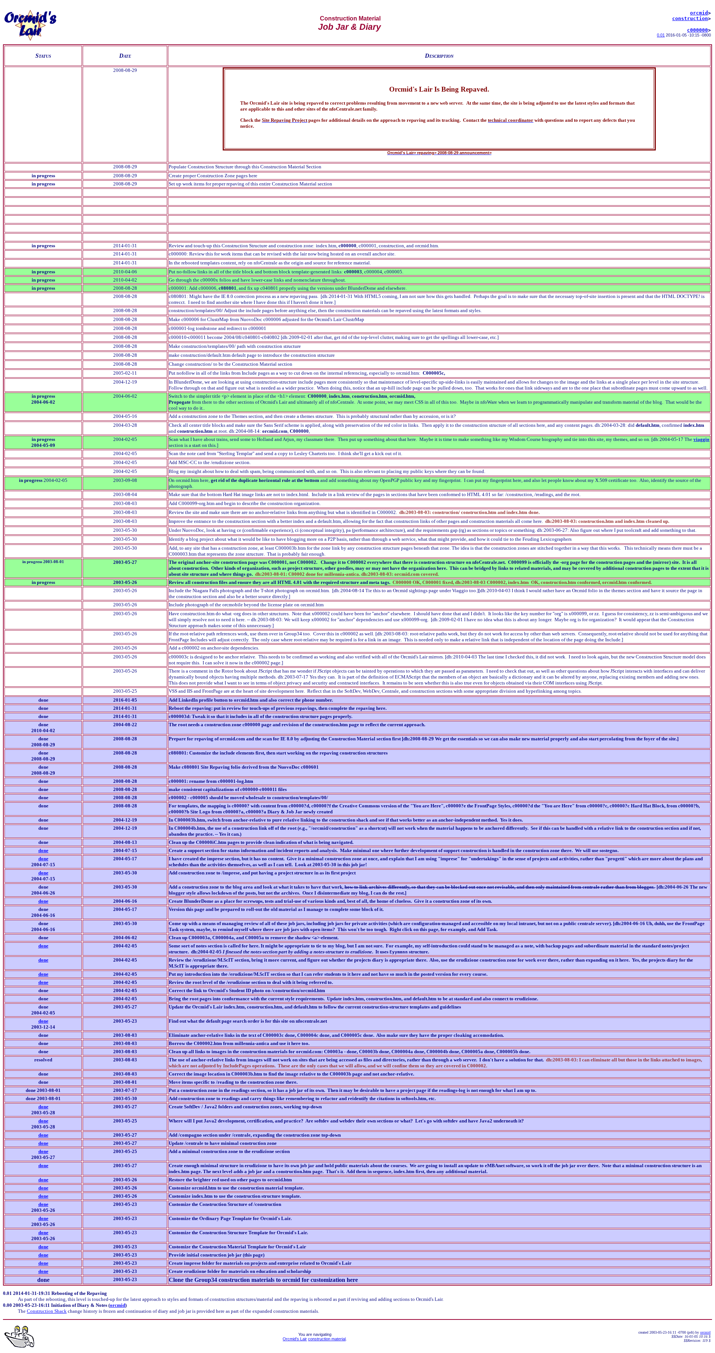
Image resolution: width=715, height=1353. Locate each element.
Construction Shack (47, 1311)
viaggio (701, 439)
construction (690, 18)
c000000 (697, 30)
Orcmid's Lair (295, 1339)
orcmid (699, 13)
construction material (327, 1339)
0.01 (661, 35)
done (43, 858)
